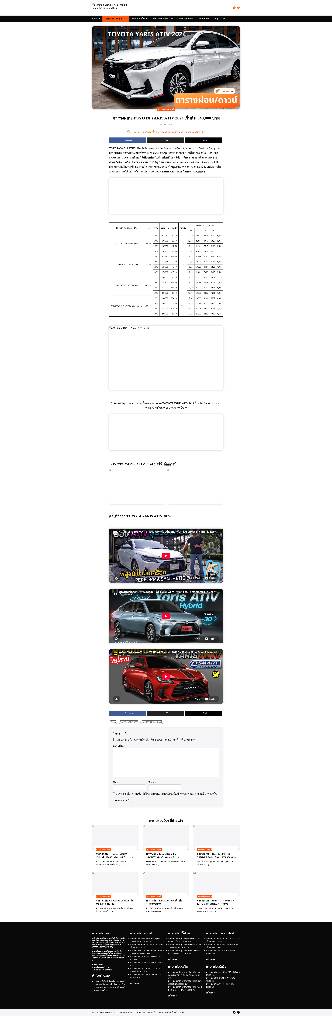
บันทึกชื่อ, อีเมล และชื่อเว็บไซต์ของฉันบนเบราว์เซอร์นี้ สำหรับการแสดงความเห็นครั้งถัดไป (166, 793)
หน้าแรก (96, 19)
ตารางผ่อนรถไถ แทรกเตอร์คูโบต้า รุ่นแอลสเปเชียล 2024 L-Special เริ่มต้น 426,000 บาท (184, 975)
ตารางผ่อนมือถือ (186, 19)
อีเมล (152, 782)
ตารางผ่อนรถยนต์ (114, 19)
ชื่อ (115, 782)
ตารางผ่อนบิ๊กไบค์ (140, 19)
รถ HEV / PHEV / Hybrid (152, 722)
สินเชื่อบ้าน (204, 19)
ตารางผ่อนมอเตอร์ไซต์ (163, 19)
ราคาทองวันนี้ (100, 981)
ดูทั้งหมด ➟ (134, 983)
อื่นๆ (216, 19)
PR (224, 19)
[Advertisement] (166, 196)
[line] (238, 7)
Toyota (113, 722)
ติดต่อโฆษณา (99, 964)
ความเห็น (119, 745)
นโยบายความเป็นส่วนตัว (103, 970)
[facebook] (234, 7)
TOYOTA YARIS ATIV (129, 722)
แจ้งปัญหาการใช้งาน (101, 967)
